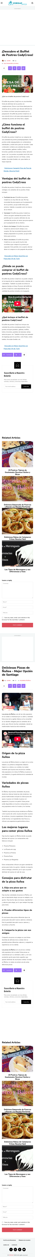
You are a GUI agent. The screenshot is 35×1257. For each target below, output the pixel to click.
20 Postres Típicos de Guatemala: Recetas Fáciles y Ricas (17, 472)
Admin (8, 60)
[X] (14, 68)
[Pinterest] (19, 68)
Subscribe (26, 386)
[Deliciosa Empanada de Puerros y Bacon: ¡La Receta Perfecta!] (17, 489)
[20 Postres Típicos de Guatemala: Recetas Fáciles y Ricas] (17, 454)
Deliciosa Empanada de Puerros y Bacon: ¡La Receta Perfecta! (17, 506)
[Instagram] (15, 1249)
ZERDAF (11, 1255)
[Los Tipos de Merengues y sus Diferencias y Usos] (17, 553)
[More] (24, 355)
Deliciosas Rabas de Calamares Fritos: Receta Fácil (17, 538)
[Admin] (3, 61)
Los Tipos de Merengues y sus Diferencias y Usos (17, 570)
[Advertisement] (17, 27)
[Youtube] (24, 1249)
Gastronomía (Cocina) (11, 63)
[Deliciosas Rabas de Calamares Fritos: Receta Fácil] (17, 521)
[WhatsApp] (23, 68)
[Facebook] (10, 68)
